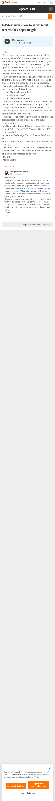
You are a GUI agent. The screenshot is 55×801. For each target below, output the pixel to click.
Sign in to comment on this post (37, 224)
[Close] (50, 768)
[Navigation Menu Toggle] (4, 9)
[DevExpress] (10, 2)
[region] (27, 782)
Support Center (27, 9)
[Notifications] (51, 2)
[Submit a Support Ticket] (50, 16)
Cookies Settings (27, 793)
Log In (45, 2)
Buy (39, 2)
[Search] (50, 9)
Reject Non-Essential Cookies (38, 785)
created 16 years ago (22, 42)
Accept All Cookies (15, 786)
